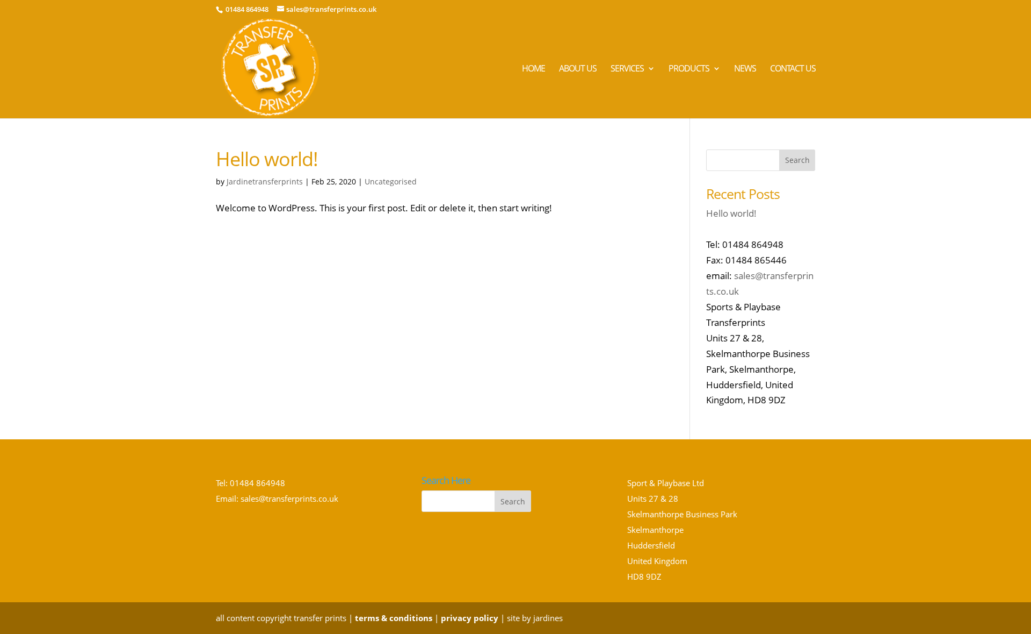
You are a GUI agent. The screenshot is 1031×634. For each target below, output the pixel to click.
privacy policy (469, 617)
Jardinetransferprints (265, 181)
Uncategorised (391, 181)
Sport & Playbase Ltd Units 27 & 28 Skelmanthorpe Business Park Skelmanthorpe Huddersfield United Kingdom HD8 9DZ (682, 529)
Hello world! (267, 159)
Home (533, 69)
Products (689, 69)
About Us (578, 69)
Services (627, 69)
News (745, 69)
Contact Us (793, 69)
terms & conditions (393, 617)
